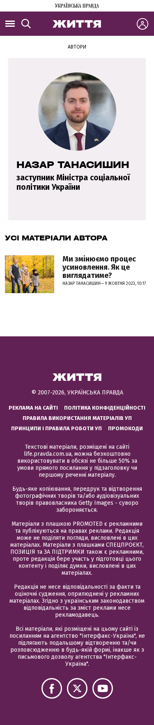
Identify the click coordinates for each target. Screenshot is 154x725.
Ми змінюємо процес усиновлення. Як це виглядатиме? (99, 267)
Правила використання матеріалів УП (77, 418)
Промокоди (125, 428)
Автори (77, 47)
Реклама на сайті (33, 408)
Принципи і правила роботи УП (56, 428)
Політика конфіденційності (104, 408)
